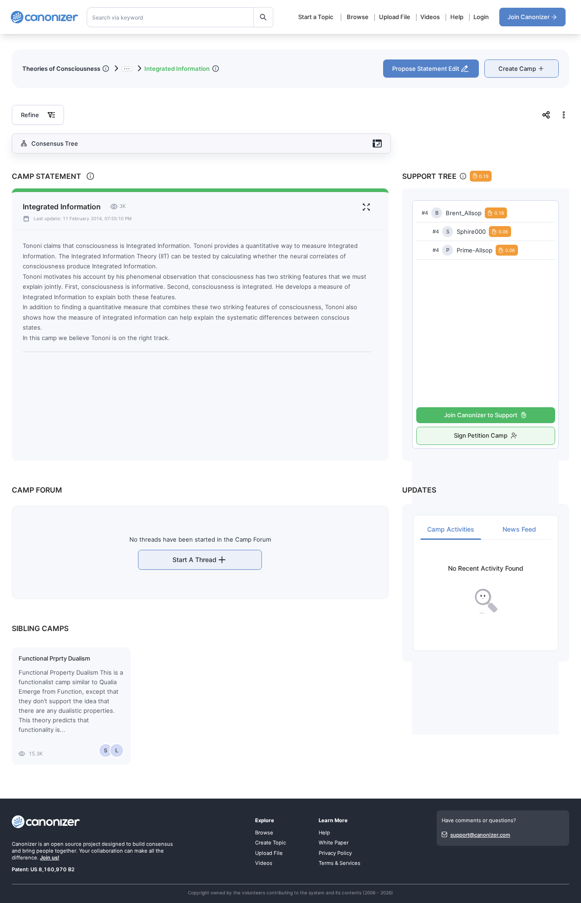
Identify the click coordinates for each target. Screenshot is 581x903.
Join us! (49, 857)
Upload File (394, 16)
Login (481, 16)
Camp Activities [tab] (450, 529)
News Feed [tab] (519, 529)
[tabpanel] (485, 589)
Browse (358, 16)
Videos (430, 16)
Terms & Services (339, 863)
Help (456, 16)
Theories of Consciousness (61, 68)
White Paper (334, 842)
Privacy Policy (335, 853)
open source (66, 844)
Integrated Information (177, 68)
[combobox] (180, 17)
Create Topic (270, 842)
